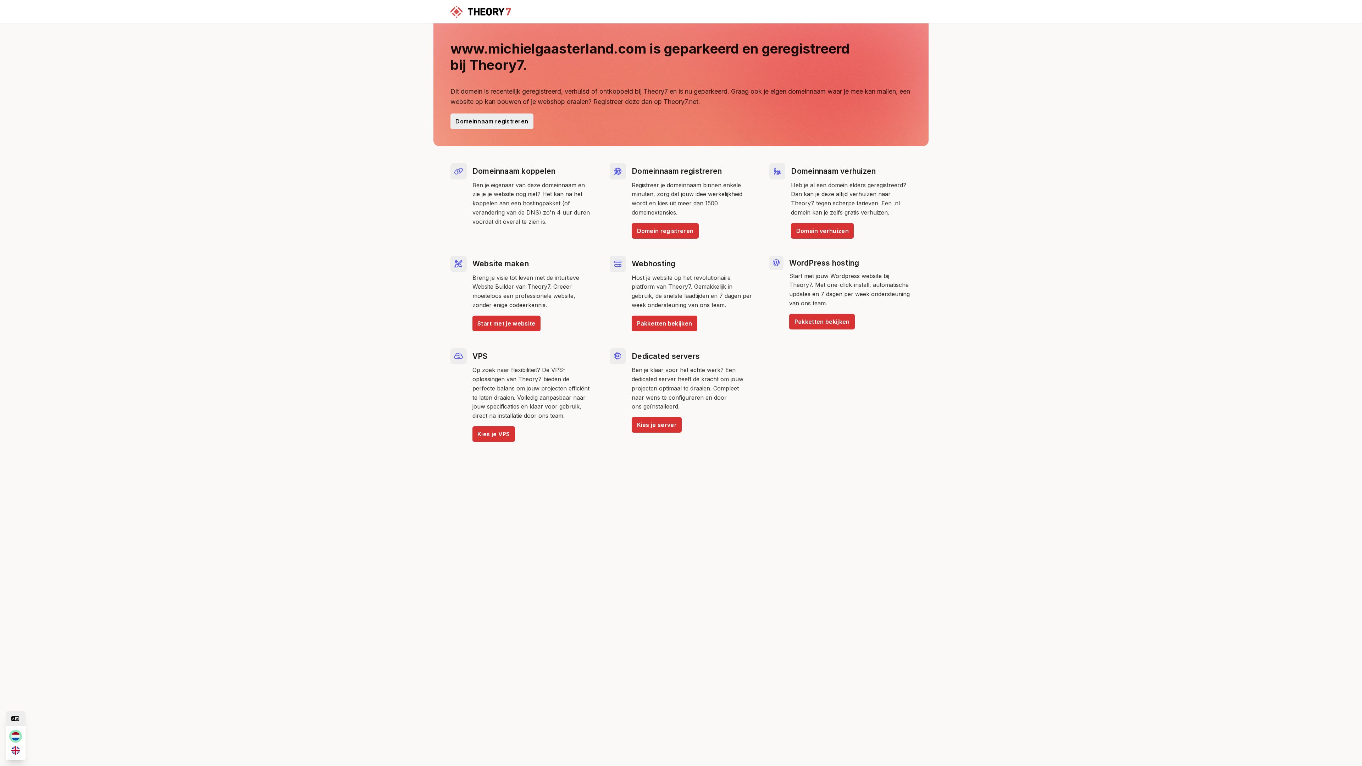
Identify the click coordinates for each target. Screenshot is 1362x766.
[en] (15, 750)
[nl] (15, 736)
